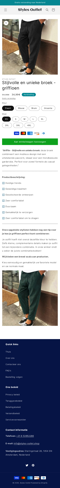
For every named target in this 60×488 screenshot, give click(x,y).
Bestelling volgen (14, 377)
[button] (6, 10)
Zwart (8, 108)
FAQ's (8, 370)
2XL (7, 125)
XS (6, 119)
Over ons (10, 358)
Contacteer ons (13, 364)
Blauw (21, 108)
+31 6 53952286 (25, 436)
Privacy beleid (13, 394)
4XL (29, 125)
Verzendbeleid (13, 413)
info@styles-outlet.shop (26, 443)
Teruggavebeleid (14, 401)
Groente (48, 108)
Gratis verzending (8, 98)
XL (42, 119)
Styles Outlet (25, 483)
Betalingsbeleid (13, 407)
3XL (18, 125)
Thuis (8, 352)
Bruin (34, 108)
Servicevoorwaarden (16, 419)
